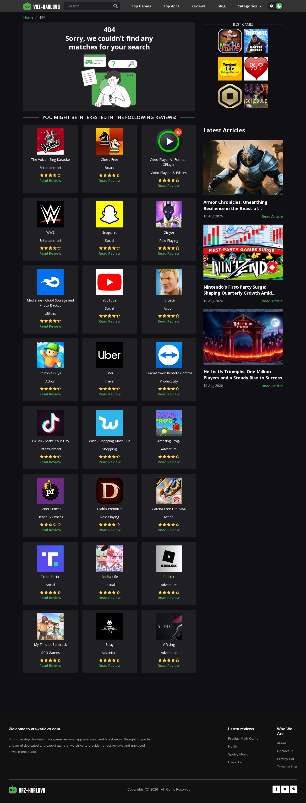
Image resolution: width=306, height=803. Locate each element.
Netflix (232, 746)
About (281, 743)
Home (28, 17)
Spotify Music (238, 754)
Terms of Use (287, 767)
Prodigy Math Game (243, 738)
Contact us (285, 751)
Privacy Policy (287, 759)
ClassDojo (235, 762)
